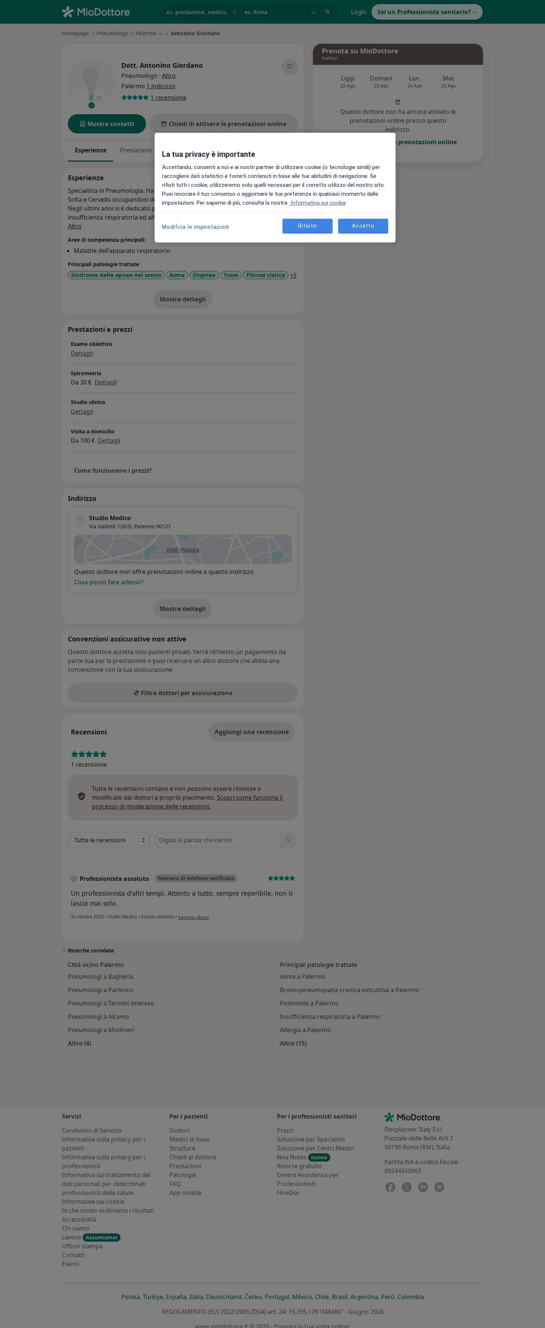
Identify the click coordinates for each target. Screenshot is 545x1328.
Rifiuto (307, 226)
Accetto (363, 226)
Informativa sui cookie (317, 202)
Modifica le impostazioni (195, 227)
